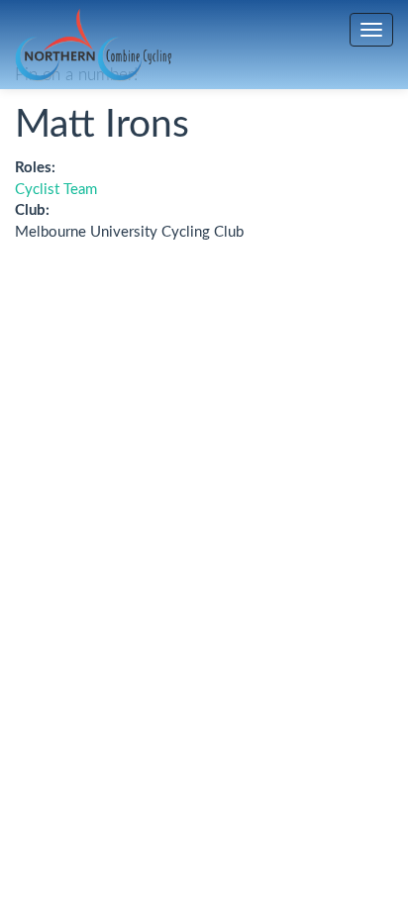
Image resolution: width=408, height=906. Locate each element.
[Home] (93, 45)
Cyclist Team (56, 189)
